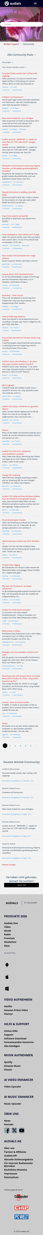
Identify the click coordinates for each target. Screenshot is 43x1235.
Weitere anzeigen (9, 864)
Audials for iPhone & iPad (10, 769)
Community (28, 44)
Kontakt (8, 1124)
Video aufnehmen (18, 999)
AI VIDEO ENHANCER (18, 1080)
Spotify (8, 1062)
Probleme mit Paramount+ (12, 97)
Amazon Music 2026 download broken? (18, 274)
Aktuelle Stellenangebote (18, 1159)
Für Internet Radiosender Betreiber (18, 1165)
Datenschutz (11, 1177)
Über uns (9, 1148)
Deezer (5, 723)
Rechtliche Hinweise (15, 1169)
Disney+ (8, 1013)
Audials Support (11, 44)
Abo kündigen (12, 1046)
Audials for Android (8, 844)
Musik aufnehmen (18, 1055)
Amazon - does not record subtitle (15, 702)
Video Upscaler (12, 1086)
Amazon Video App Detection (13, 316)
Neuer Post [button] (21, 885)
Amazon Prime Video (16, 1010)
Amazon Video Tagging (11, 565)
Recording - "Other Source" (12, 295)
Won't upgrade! (8, 385)
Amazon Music (12, 1065)
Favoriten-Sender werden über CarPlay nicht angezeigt (19, 774)
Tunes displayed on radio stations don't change (20, 234)
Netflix (8, 1006)
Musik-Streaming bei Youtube (13, 520)
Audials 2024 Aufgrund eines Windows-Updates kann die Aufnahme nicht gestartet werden (21, 497)
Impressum (10, 1173)
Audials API (10, 1155)
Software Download (15, 1038)
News (7, 1120)
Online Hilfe (11, 1031)
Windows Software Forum (11, 788)
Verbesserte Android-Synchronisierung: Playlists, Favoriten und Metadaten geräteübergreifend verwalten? (21, 168)
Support (8, 1034)
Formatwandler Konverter (19, 1042)
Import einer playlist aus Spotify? (15, 216)
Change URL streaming (11, 475)
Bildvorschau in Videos (11, 631)
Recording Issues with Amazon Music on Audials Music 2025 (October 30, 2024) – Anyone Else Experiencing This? (21, 678)
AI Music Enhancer (19, 1097)
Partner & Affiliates (15, 1151)
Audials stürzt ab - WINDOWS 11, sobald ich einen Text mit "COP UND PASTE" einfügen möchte (19, 142)
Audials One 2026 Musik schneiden (16, 610)
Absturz (5, 430)
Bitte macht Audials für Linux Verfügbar (17, 118)
